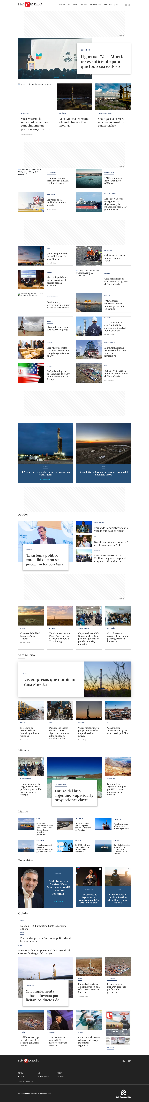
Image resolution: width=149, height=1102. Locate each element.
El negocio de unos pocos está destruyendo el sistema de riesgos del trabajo (44, 952)
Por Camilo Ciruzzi (51, 263)
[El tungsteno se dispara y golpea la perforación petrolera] (118, 966)
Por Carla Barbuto (45, 479)
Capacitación (111, 628)
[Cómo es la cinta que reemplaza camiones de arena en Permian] (65, 824)
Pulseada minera (112, 779)
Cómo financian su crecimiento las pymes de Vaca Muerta (116, 281)
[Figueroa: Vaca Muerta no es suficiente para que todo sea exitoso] (74, 58)
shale (48, 248)
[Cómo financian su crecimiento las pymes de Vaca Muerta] (89, 279)
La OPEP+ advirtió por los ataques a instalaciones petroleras (82, 848)
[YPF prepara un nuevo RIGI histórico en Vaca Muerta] (60, 1020)
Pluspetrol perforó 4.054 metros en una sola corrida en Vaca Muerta (89, 988)
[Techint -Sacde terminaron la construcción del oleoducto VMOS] (103, 443)
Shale (106, 365)
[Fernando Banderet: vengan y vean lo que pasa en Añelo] (84, 527)
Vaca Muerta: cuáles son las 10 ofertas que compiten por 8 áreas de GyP (58, 351)
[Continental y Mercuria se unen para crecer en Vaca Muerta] (31, 302)
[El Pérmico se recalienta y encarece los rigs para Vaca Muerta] (45, 443)
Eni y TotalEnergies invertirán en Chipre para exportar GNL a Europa (122, 849)
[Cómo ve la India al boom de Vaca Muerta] (31, 616)
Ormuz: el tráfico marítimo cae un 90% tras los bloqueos (58, 181)
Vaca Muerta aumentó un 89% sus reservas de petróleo (118, 730)
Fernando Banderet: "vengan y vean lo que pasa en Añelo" (111, 529)
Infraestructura (109, 173)
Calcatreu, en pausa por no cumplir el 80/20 (114, 258)
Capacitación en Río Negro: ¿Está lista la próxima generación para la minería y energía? (88, 638)
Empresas (52, 628)
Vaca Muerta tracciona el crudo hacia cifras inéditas (74, 122)
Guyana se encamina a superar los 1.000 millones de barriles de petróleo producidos (44, 828)
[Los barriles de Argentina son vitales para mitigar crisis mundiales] (89, 876)
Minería (75, 5)
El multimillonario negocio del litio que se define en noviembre (115, 351)
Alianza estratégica (52, 297)
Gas (69, 5)
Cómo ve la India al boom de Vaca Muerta (30, 636)
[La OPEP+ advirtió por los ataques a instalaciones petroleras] (65, 846)
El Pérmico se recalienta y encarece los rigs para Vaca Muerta (45, 473)
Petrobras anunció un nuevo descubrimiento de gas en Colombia (44, 848)
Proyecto (107, 295)
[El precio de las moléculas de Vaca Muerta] (31, 202)
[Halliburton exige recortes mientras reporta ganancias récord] (31, 1020)
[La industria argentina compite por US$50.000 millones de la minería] (118, 766)
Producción (50, 322)
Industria (23, 722)
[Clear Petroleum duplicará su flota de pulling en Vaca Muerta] (118, 876)
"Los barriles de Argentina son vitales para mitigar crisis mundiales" (89, 898)
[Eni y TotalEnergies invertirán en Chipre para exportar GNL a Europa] (103, 846)
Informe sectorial (61, 785)
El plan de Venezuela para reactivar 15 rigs (57, 328)
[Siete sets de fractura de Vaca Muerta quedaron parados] (31, 710)
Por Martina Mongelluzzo (27, 134)
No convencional (112, 979)
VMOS (103, 467)
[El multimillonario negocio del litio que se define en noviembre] (89, 349)
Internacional (117, 819)
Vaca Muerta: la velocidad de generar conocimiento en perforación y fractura (35, 124)
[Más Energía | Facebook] (126, 5)
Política (84, 5)
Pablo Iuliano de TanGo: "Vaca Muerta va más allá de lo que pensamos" (58, 887)
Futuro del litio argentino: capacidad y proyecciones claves (74, 795)
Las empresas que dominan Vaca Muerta (49, 682)
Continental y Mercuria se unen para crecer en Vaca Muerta (58, 305)
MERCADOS (107, 273)
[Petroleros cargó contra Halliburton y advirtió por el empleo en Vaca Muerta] (84, 555)
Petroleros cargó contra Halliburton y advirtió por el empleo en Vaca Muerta (110, 558)
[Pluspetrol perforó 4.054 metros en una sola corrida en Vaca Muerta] (89, 966)
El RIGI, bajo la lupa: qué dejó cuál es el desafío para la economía (57, 281)
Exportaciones (51, 194)
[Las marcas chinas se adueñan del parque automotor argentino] (89, 1020)
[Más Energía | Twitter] (129, 5)
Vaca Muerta (58, 873)
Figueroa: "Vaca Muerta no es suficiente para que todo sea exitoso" (102, 61)
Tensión (22, 1032)
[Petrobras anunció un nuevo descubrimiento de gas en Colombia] (26, 846)
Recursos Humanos (83, 628)
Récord (80, 979)
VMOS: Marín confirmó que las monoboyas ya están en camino (114, 304)
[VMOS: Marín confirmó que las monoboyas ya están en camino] (89, 302)
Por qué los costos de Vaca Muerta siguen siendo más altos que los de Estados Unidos (59, 733)
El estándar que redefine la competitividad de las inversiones (46, 940)
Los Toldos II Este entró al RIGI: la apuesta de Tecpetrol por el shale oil (115, 326)
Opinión (22, 920)
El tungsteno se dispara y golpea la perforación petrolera (116, 988)
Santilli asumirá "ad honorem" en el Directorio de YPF (111, 544)
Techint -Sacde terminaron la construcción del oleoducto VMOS (103, 473)
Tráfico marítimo (51, 173)
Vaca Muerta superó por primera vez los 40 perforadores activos (88, 731)
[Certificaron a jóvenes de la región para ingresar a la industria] (118, 616)
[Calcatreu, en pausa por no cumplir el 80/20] (89, 256)
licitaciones (30, 985)
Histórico (62, 113)
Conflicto (97, 550)
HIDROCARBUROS (40, 840)
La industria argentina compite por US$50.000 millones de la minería (116, 789)
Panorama (49, 272)
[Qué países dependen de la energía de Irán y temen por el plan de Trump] (31, 373)
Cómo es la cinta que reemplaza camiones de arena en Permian (83, 826)
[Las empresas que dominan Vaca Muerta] (107, 679)
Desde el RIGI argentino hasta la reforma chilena (43, 927)
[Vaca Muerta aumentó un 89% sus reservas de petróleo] (118, 710)
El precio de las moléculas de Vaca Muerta (56, 202)
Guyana (38, 818)
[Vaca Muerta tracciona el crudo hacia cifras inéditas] (74, 96)
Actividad (81, 722)
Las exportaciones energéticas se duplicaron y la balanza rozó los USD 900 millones (115, 204)
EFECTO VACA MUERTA (110, 193)
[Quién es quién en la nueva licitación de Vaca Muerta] (31, 256)
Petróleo (62, 5)
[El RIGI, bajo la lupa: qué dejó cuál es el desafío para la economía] (31, 279)
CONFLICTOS (78, 840)
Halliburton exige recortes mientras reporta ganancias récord (29, 1041)
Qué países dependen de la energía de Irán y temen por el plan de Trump (58, 375)
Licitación (49, 342)
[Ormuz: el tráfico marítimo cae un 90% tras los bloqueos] (31, 178)
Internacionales (95, 5)
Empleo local (108, 250)
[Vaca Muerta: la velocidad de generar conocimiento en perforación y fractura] (36, 96)
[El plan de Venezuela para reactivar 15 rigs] (31, 326)
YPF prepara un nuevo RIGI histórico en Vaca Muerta (58, 1041)
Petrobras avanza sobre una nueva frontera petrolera (121, 826)
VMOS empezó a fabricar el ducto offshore (113, 181)
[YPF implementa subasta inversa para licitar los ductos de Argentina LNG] (45, 977)
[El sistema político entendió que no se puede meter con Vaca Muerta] (45, 541)
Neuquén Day (85, 50)
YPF (95, 537)
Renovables (107, 5)
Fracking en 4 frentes (105, 113)
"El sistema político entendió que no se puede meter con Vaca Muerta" (45, 562)
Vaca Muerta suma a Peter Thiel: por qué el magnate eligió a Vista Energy (59, 637)
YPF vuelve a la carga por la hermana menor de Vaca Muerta (116, 373)
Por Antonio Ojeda (51, 209)
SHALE (25, 673)
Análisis (22, 628)
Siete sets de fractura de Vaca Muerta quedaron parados (29, 731)
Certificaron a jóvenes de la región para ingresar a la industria (117, 637)
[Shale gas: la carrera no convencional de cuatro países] (113, 96)
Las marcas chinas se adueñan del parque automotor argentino (89, 1041)
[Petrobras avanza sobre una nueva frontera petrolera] (103, 824)
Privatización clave (110, 342)
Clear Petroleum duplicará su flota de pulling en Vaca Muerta (117, 898)
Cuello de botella (79, 818)
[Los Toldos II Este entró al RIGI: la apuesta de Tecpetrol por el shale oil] (89, 326)
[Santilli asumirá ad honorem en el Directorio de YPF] (84, 541)
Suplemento (110, 1048)
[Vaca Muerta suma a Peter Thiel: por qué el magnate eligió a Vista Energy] (60, 616)
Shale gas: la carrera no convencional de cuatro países (111, 122)
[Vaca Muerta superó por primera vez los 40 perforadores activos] (89, 710)
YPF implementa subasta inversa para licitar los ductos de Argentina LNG (43, 998)
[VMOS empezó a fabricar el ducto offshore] (89, 178)
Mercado (49, 366)
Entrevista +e (89, 889)
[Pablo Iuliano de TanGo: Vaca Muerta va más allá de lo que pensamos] (31, 887)
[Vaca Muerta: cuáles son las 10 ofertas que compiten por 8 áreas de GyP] (31, 349)
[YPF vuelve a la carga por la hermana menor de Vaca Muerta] (89, 373)
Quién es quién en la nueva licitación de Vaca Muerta (57, 256)
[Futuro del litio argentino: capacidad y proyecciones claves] (74, 777)
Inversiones (107, 317)
